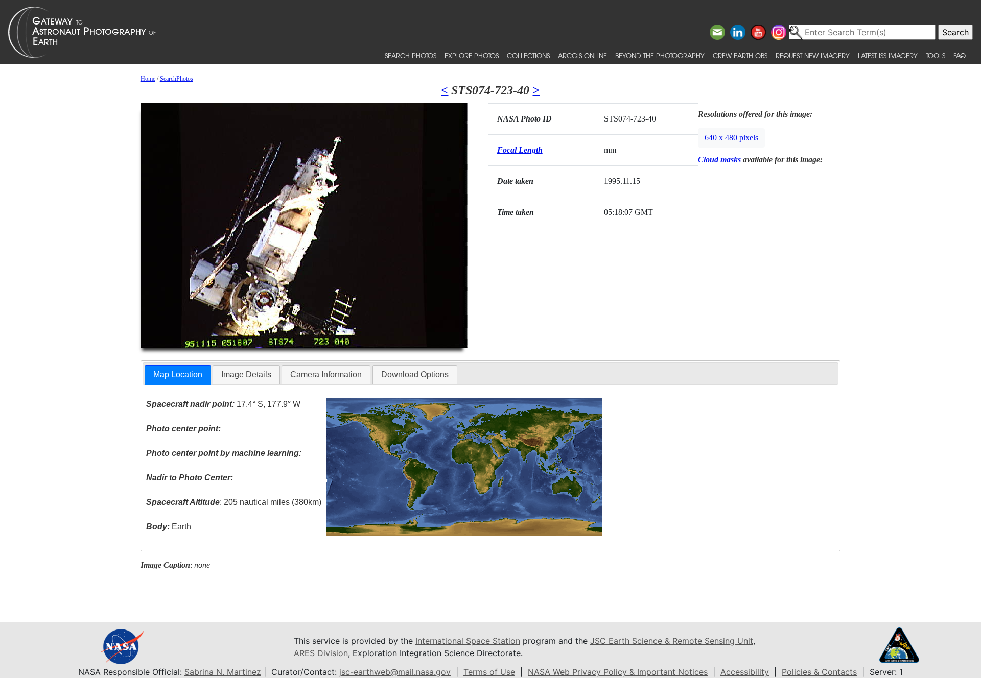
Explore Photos (472, 55)
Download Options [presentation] (415, 374)
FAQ (959, 55)
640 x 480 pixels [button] (731, 137)
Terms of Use (489, 672)
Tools (935, 55)
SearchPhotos (176, 78)
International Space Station (467, 641)
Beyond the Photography (660, 55)
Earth (168, 526)
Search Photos (410, 55)
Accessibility (744, 672)
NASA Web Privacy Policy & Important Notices (618, 672)
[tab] (178, 375)
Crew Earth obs (740, 55)
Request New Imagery (813, 55)
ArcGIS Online (582, 55)
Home (148, 78)
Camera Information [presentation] (326, 374)
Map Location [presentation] (177, 374)
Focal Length (520, 150)
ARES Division (321, 653)
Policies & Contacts (819, 672)
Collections (528, 55)
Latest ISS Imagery (888, 55)
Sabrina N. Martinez (222, 672)
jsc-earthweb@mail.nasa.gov (395, 672)
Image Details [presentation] (246, 374)
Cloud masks (719, 159)
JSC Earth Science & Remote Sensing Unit (671, 641)
